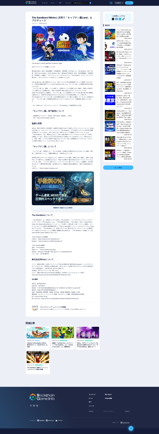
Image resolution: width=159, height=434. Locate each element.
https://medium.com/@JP (50, 241)
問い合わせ (108, 394)
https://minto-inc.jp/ (41, 296)
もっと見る (118, 167)
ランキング (45, 3)
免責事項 (91, 411)
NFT (60, 3)
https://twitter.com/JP (49, 239)
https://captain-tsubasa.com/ (49, 168)
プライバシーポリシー (109, 411)
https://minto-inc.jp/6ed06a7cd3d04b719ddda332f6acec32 (60, 298)
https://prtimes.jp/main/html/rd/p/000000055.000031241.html (51, 275)
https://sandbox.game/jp (48, 249)
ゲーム (52, 3)
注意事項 (127, 411)
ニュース (91, 406)
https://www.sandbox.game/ (46, 118)
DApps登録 (108, 398)
